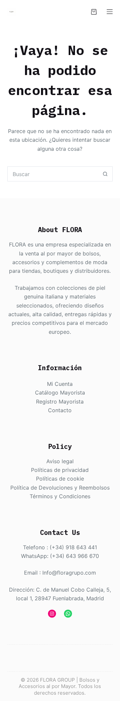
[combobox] (53, 173)
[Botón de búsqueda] (105, 174)
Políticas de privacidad (60, 470)
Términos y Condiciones (60, 496)
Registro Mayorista (60, 401)
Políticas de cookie (60, 478)
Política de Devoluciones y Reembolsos (60, 487)
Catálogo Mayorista (60, 392)
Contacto (60, 410)
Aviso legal (60, 461)
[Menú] (110, 12)
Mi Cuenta (60, 384)
